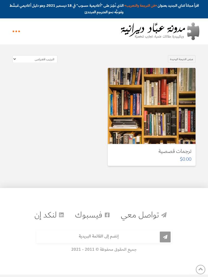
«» (140, 5)
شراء (148, 135)
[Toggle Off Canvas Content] (16, 31)
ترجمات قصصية (174, 151)
